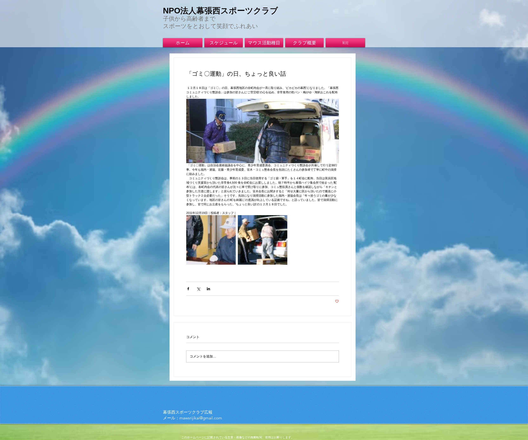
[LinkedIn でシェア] (208, 289)
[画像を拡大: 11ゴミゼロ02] (211, 240)
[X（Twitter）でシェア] (198, 289)
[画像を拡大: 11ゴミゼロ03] (262, 240)
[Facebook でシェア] (188, 289)
